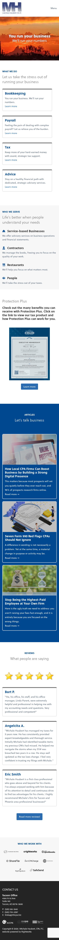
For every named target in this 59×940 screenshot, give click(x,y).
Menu (54, 8)
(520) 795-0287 (11, 912)
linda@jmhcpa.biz (13, 914)
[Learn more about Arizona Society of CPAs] (22, 922)
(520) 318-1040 (11, 909)
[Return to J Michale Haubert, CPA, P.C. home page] (11, 8)
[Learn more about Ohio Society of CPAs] (38, 922)
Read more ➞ (29, 494)
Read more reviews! (29, 816)
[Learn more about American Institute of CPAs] (7, 922)
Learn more (21, 106)
